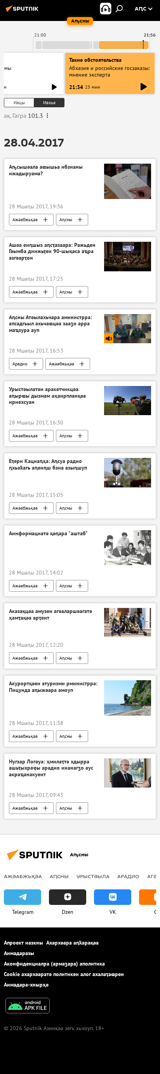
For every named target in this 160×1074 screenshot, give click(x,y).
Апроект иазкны (23, 942)
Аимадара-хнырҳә (26, 984)
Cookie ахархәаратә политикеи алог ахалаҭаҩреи (64, 974)
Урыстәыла (93, 876)
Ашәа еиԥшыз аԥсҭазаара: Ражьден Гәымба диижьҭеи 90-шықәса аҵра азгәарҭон (52, 252)
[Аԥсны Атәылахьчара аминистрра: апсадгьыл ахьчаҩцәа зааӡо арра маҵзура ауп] (127, 328)
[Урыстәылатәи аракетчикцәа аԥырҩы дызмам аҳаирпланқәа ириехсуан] (127, 400)
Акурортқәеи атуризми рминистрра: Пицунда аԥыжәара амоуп (53, 686)
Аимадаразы (19, 953)
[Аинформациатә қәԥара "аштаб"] (127, 547)
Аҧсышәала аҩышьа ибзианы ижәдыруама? (46, 170)
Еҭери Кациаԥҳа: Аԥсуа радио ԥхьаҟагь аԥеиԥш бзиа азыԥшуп (48, 464)
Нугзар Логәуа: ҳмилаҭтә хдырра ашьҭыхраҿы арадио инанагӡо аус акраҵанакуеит (51, 768)
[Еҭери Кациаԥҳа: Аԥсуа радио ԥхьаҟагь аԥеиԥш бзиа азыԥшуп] (127, 472)
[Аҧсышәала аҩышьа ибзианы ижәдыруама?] (127, 181)
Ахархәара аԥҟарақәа (72, 942)
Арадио (19, 364)
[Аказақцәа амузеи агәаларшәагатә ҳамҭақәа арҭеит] (127, 622)
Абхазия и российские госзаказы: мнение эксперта (109, 71)
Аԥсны (65, 219)
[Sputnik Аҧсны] (23, 11)
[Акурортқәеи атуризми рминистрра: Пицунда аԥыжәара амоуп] (127, 697)
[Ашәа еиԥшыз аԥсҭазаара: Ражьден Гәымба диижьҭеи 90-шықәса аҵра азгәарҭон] (127, 256)
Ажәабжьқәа (25, 219)
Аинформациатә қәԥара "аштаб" (48, 533)
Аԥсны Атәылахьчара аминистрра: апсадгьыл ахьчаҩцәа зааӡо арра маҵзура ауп (50, 324)
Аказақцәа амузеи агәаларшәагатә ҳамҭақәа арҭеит (50, 614)
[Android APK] (27, 1006)
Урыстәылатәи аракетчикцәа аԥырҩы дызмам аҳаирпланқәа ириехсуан (47, 396)
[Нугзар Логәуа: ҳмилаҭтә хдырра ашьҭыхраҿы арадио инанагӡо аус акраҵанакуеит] (127, 773)
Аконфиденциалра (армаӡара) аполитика (54, 963)
